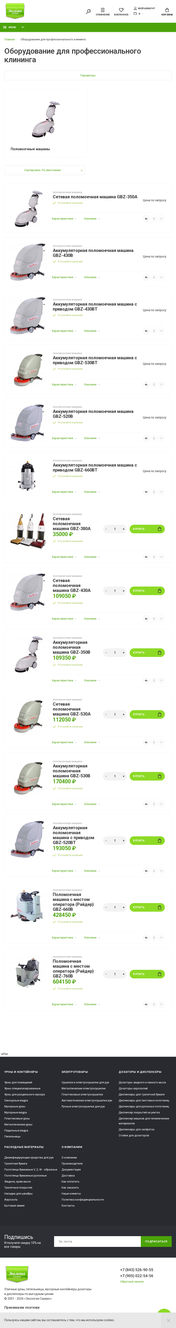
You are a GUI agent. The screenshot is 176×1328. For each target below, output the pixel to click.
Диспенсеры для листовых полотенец (144, 1100)
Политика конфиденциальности (83, 1199)
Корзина (167, 14)
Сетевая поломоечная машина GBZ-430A (72, 585)
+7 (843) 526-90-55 (136, 1269)
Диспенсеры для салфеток (137, 1129)
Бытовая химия (14, 1205)
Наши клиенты (71, 1193)
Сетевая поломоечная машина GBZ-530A (72, 709)
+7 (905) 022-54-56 (136, 1275)
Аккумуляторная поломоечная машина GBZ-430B (93, 253)
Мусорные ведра (15, 1112)
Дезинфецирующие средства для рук (29, 1157)
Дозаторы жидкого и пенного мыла (142, 1082)
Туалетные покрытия (18, 1187)
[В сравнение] (154, 218)
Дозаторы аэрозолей (133, 1088)
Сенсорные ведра (16, 1100)
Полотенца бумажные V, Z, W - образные (30, 1169)
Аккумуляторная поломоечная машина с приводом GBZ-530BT (95, 360)
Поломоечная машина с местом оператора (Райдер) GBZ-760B (73, 969)
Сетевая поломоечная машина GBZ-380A (72, 523)
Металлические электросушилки (84, 1088)
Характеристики (63, 218)
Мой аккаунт (146, 8)
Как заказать (70, 1187)
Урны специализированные (22, 1088)
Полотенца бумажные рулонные (25, 1175)
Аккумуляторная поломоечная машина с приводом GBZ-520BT (73, 835)
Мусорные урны (14, 1106)
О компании (69, 1157)
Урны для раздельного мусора (24, 1094)
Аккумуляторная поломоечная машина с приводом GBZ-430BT (95, 307)
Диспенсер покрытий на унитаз (139, 1112)
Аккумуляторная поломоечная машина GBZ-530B (71, 771)
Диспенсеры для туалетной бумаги (142, 1094)
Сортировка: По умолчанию (42, 170)
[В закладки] (161, 218)
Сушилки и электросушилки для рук (85, 1082)
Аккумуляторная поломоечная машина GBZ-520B (93, 414)
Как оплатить (70, 1181)
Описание (90, 218)
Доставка (68, 1175)
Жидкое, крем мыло (17, 1181)
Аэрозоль (11, 1199)
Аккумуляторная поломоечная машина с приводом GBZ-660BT (95, 468)
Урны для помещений (18, 1082)
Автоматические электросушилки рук (87, 1100)
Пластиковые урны (17, 1118)
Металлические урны (18, 1124)
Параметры (88, 75)
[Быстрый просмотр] (146, 218)
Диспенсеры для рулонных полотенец (144, 1106)
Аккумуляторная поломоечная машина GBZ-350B (71, 647)
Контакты (68, 1205)
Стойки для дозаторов (134, 1135)
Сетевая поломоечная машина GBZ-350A (95, 196)
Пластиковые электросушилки (82, 1094)
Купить (139, 529)
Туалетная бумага (15, 1163)
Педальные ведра (16, 1130)
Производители (72, 1163)
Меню (12, 27)
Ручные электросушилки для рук (83, 1106)
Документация (71, 1169)
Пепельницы (12, 1136)
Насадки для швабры (18, 1193)
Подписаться (156, 1241)
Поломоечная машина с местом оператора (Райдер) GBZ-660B (73, 902)
